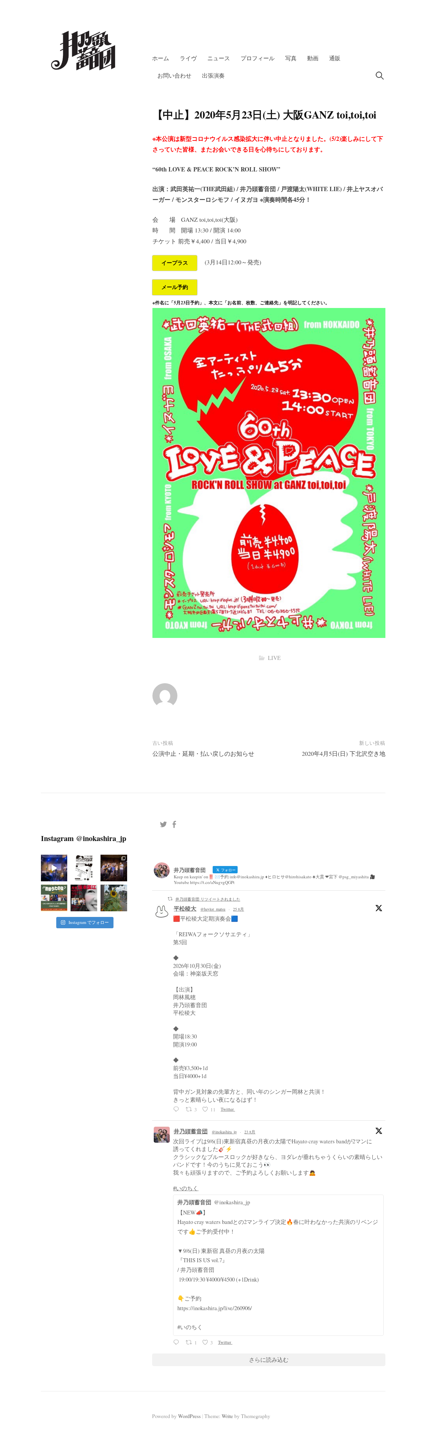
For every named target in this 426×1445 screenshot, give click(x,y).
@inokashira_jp (224, 1131)
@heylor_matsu (212, 909)
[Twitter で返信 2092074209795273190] (177, 1109)
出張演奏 (213, 75)
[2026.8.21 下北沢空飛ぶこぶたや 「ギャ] (54, 868)
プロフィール (258, 58)
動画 (313, 58)
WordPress (189, 1415)
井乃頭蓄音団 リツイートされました (207, 899)
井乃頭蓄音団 (191, 1131)
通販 (334, 58)
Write (227, 1415)
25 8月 (238, 909)
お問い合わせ (174, 75)
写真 (291, 58)
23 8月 (249, 1131)
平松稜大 (185, 908)
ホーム (160, 58)
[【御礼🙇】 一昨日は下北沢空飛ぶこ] (114, 868)
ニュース (218, 58)
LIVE (274, 658)
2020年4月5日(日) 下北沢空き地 (343, 753)
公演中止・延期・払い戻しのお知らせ (203, 753)
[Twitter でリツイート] (170, 898)
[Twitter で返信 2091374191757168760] (177, 1342)
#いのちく (185, 1188)
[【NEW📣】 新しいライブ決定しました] (54, 898)
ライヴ (188, 58)
